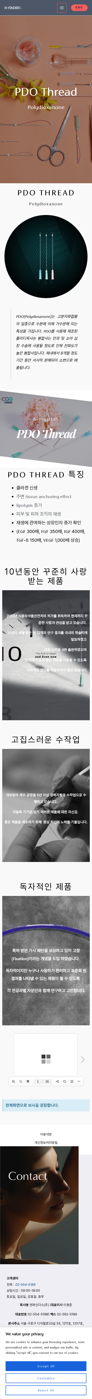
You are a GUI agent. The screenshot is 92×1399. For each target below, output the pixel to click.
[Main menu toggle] (62, 7)
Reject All (46, 1390)
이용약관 (46, 1134)
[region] (46, 1363)
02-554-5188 (25, 1285)
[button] (79, 7)
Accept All (46, 1366)
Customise (46, 1378)
